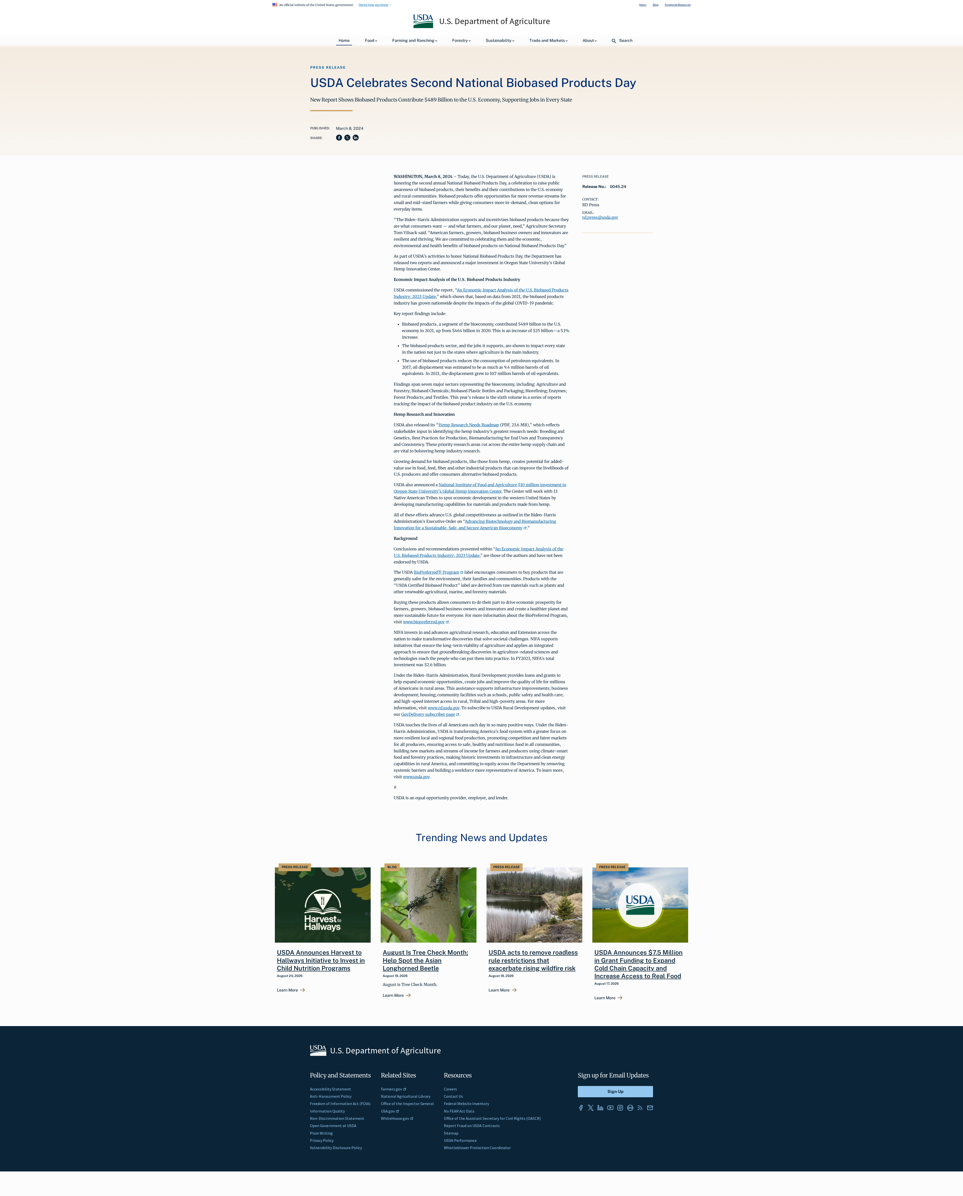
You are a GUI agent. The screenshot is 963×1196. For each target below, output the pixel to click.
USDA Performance (460, 1140)
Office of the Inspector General (407, 1103)
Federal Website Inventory (466, 1103)
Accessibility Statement (330, 1088)
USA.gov (388, 1111)
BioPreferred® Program (436, 572)
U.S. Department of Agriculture (494, 21)
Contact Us (453, 1096)
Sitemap (451, 1133)
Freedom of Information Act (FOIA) (340, 1103)
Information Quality (327, 1111)
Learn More (287, 990)
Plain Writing (321, 1133)
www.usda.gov (416, 776)
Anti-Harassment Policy (330, 1096)
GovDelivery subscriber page (428, 714)
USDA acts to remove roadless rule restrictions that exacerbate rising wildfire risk (533, 960)
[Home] (423, 27)
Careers (450, 1088)
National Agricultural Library (405, 1096)
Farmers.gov (391, 1088)
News (642, 5)
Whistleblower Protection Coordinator (477, 1147)
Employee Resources (678, 5)
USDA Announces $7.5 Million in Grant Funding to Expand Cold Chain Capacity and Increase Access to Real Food (638, 964)
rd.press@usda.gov (600, 217)
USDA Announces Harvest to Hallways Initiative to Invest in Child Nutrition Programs (321, 960)
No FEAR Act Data (459, 1111)
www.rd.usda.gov (443, 707)
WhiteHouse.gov (395, 1118)
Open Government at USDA (333, 1125)
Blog (655, 5)
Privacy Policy (322, 1140)
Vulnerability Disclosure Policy (336, 1147)
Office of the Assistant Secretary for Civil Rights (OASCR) (492, 1118)
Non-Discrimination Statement (337, 1118)
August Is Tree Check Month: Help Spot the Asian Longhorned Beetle (425, 960)
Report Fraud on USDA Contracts (472, 1125)
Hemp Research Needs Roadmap (469, 424)
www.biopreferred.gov (424, 621)
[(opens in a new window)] (581, 1108)
